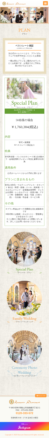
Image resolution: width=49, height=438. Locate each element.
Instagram (24, 426)
